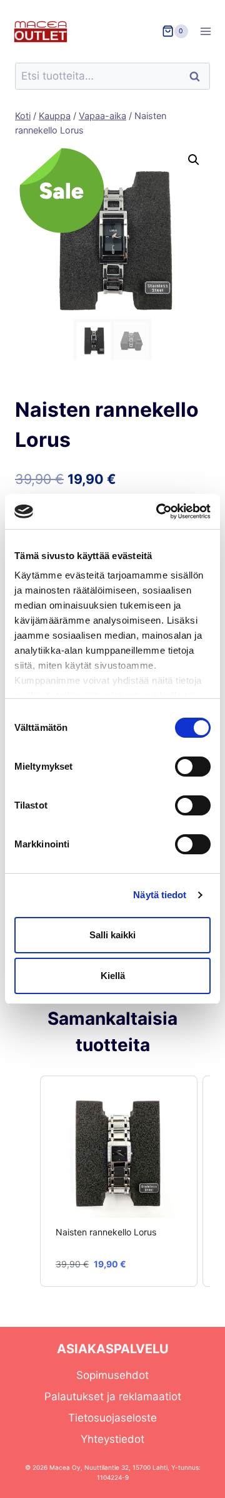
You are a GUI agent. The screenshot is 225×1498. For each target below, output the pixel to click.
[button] (193, 160)
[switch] (193, 767)
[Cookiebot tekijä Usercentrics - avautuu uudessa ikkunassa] (159, 511)
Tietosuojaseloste (112, 1418)
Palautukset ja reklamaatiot (112, 1396)
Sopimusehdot (112, 1375)
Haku (198, 76)
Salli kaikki (112, 935)
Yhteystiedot (112, 1439)
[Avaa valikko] (209, 31)
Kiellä (113, 975)
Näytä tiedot (159, 894)
